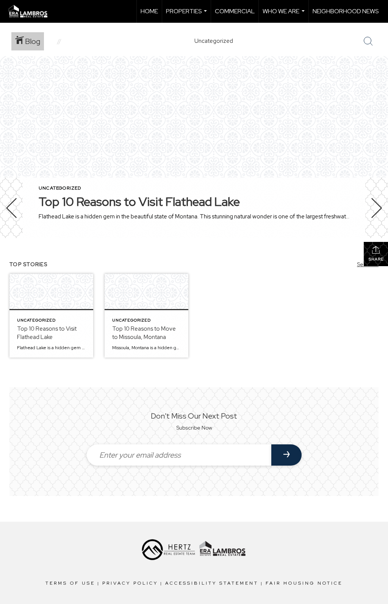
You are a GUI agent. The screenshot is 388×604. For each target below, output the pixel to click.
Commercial (235, 11)
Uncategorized (60, 188)
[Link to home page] (32, 11)
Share (376, 259)
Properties (187, 15)
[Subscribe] (286, 455)
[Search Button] (368, 41)
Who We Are (285, 15)
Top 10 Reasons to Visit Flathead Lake (139, 201)
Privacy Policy (130, 583)
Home (149, 11)
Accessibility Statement (211, 583)
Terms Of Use (70, 583)
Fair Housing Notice (304, 583)
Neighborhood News (346, 11)
